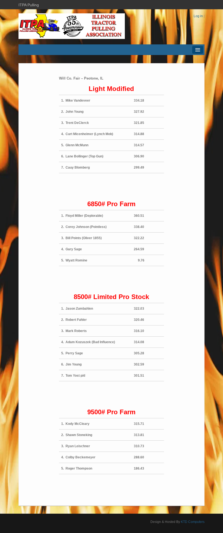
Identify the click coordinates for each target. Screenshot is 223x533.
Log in (198, 16)
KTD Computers (193, 522)
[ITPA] (71, 26)
